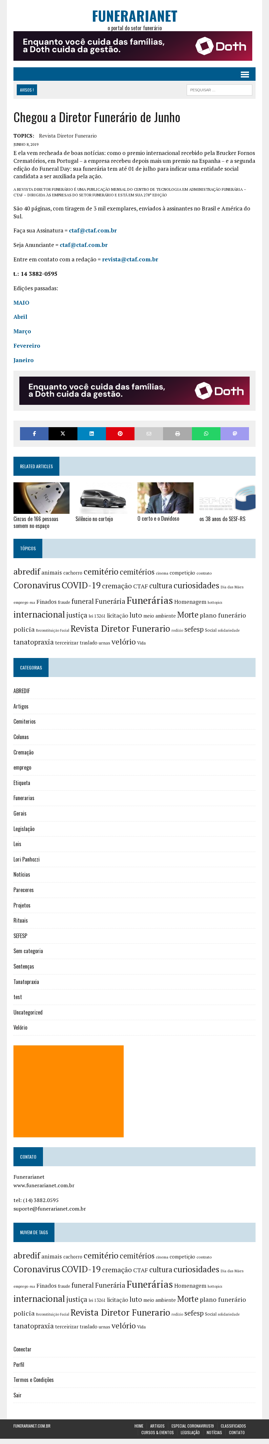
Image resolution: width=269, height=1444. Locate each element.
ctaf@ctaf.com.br (93, 230)
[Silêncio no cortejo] (103, 509)
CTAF (140, 586)
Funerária (110, 601)
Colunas (21, 737)
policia (24, 629)
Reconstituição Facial (52, 630)
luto (136, 615)
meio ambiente (159, 616)
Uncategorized (28, 1012)
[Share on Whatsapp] (206, 433)
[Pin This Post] (120, 433)
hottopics (215, 602)
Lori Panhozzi (26, 859)
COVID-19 (81, 585)
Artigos (21, 706)
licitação (117, 615)
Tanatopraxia (26, 982)
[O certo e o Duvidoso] (165, 509)
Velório (20, 1027)
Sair (17, 1395)
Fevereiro (26, 345)
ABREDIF (21, 691)
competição (182, 573)
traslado (88, 643)
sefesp (194, 629)
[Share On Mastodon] (234, 433)
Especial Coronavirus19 (193, 1426)
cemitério (101, 571)
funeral (83, 601)
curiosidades (196, 585)
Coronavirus (36, 585)
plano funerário (223, 615)
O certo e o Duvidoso (158, 518)
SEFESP (20, 936)
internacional (39, 614)
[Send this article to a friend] (148, 433)
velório (124, 642)
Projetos (22, 905)
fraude (64, 602)
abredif (26, 571)
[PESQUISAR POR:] (219, 89)
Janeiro (23, 360)
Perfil (18, 1364)
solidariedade (228, 630)
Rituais (20, 920)
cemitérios (137, 572)
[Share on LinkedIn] (91, 433)
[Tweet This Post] (63, 433)
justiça (76, 615)
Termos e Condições (33, 1380)
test (17, 997)
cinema (162, 573)
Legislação (23, 829)
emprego (20, 602)
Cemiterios (24, 721)
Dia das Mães (232, 586)
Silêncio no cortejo (94, 519)
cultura (160, 585)
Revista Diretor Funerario (68, 135)
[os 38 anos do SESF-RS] (227, 509)
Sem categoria (28, 951)
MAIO (21, 302)
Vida (141, 643)
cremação (117, 585)
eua (32, 602)
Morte (187, 614)
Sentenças (23, 966)
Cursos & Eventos (157, 1432)
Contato (237, 1432)
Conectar (22, 1349)
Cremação (23, 752)
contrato (204, 573)
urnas (104, 643)
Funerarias (23, 798)
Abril (20, 316)
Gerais (20, 813)
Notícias (21, 874)
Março (22, 331)
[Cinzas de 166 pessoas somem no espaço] (41, 509)
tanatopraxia (33, 641)
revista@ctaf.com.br (130, 259)
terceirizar (66, 642)
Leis (17, 844)
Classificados (233, 1426)
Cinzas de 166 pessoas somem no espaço (35, 522)
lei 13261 (97, 616)
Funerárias (150, 600)
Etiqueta (21, 783)
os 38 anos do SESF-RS (222, 519)
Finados (46, 601)
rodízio (177, 630)
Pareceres (23, 890)
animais (51, 572)
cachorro (72, 573)
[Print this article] (177, 433)
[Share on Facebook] (34, 433)
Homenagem (190, 601)
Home (138, 1426)
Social (211, 630)
